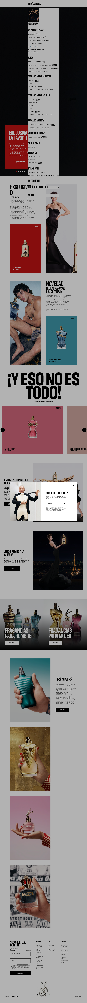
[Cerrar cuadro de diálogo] (73, 485)
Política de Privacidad (56, 508)
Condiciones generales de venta (59, 507)
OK (64, 503)
